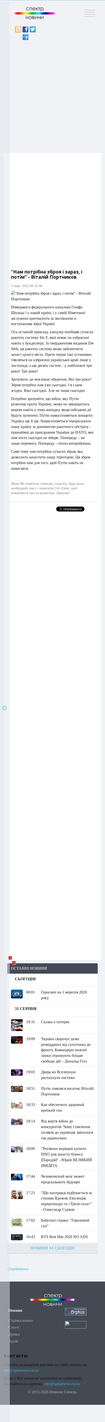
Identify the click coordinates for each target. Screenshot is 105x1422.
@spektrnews (17, 1269)
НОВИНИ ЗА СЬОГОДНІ (52, 1248)
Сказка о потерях (55, 1022)
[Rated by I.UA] (75, 1324)
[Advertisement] (52, 95)
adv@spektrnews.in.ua (21, 1370)
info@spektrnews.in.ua (62, 1384)
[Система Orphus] (75, 1311)
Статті (14, 1327)
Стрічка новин (21, 1320)
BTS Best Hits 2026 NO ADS (64, 1237)
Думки (14, 1334)
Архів (13, 1341)
